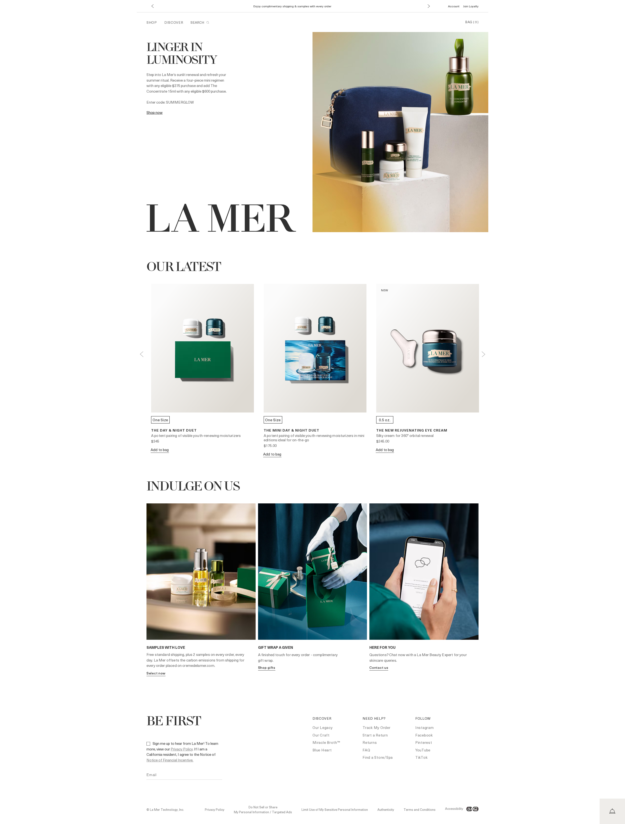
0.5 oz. (384, 420)
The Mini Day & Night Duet (291, 430)
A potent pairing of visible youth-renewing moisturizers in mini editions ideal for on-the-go (314, 438)
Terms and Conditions (420, 809)
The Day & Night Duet (174, 430)
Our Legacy (322, 727)
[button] (152, 6)
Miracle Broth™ (326, 742)
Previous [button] (141, 354)
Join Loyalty (471, 6)
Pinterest (423, 742)
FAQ (366, 750)
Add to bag (160, 449)
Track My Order (377, 727)
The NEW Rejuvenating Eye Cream (411, 430)
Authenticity (385, 809)
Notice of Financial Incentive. (169, 760)
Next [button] (483, 354)
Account (453, 6)
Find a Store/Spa (378, 757)
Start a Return (375, 735)
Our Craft (321, 735)
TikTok (421, 757)
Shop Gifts (266, 667)
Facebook (424, 735)
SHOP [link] (151, 22)
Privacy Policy (182, 749)
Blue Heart (322, 750)
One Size (160, 420)
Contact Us (378, 667)
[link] (154, 112)
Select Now (156, 673)
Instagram (424, 727)
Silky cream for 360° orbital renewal (405, 435)
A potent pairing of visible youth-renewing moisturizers (196, 435)
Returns (370, 742)
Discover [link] (173, 22)
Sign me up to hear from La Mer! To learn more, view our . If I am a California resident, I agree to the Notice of (182, 752)
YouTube (422, 750)
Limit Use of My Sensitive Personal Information (335, 809)
